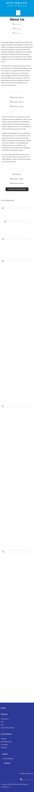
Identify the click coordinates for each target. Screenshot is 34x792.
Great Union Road (7, 728)
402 (2, 725)
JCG (2, 722)
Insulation (4, 745)
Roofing (4, 747)
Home (3, 708)
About (5, 754)
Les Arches (5, 719)
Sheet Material (6, 742)
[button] (17, 189)
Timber (4, 739)
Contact (7, 763)
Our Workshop (7, 758)
